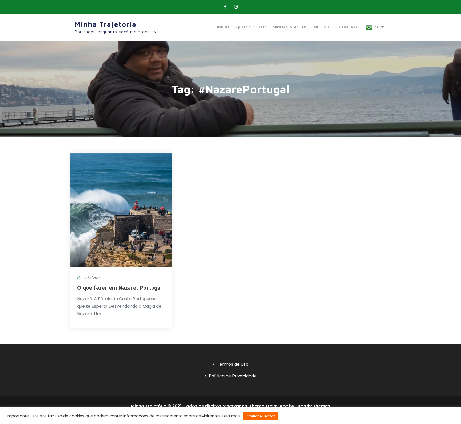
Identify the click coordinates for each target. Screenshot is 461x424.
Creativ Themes (312, 406)
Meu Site (323, 26)
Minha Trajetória (105, 24)
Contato (349, 26)
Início (223, 26)
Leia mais (231, 416)
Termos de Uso (232, 364)
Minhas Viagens (290, 26)
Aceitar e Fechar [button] (260, 416)
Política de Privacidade (233, 376)
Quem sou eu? (251, 26)
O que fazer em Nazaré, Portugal (119, 288)
